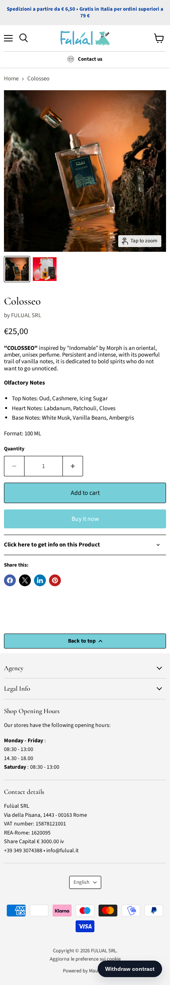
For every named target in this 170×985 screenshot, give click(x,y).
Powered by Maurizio (85, 970)
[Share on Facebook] (10, 580)
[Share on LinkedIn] (40, 580)
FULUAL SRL (26, 315)
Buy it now (85, 519)
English (81, 882)
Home (11, 78)
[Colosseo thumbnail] (17, 269)
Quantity (14, 449)
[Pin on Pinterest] (55, 580)
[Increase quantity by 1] (73, 466)
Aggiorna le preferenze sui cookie (85, 959)
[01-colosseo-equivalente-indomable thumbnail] (44, 269)
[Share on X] (25, 580)
